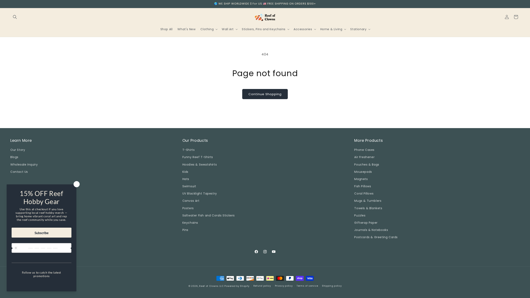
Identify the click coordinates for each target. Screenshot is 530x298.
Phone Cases (364, 150)
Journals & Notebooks (371, 230)
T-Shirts (188, 150)
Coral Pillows (363, 193)
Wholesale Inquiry (24, 164)
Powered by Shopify (236, 286)
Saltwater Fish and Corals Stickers (208, 215)
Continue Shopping (265, 94)
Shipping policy (332, 285)
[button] (14, 17)
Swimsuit (189, 186)
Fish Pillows (362, 186)
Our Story (17, 150)
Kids (185, 172)
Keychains (190, 223)
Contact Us (19, 172)
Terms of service (307, 285)
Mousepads (363, 172)
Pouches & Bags (366, 164)
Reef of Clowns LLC (211, 286)
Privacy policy (284, 285)
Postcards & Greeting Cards (376, 237)
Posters (188, 208)
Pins (185, 230)
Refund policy (262, 285)
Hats (185, 179)
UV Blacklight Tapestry (199, 193)
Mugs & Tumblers (367, 201)
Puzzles (359, 215)
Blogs (14, 157)
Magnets (361, 179)
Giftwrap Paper (365, 223)
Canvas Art (191, 201)
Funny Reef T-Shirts (197, 157)
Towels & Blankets (368, 208)
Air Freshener (364, 157)
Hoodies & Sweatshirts (199, 164)
